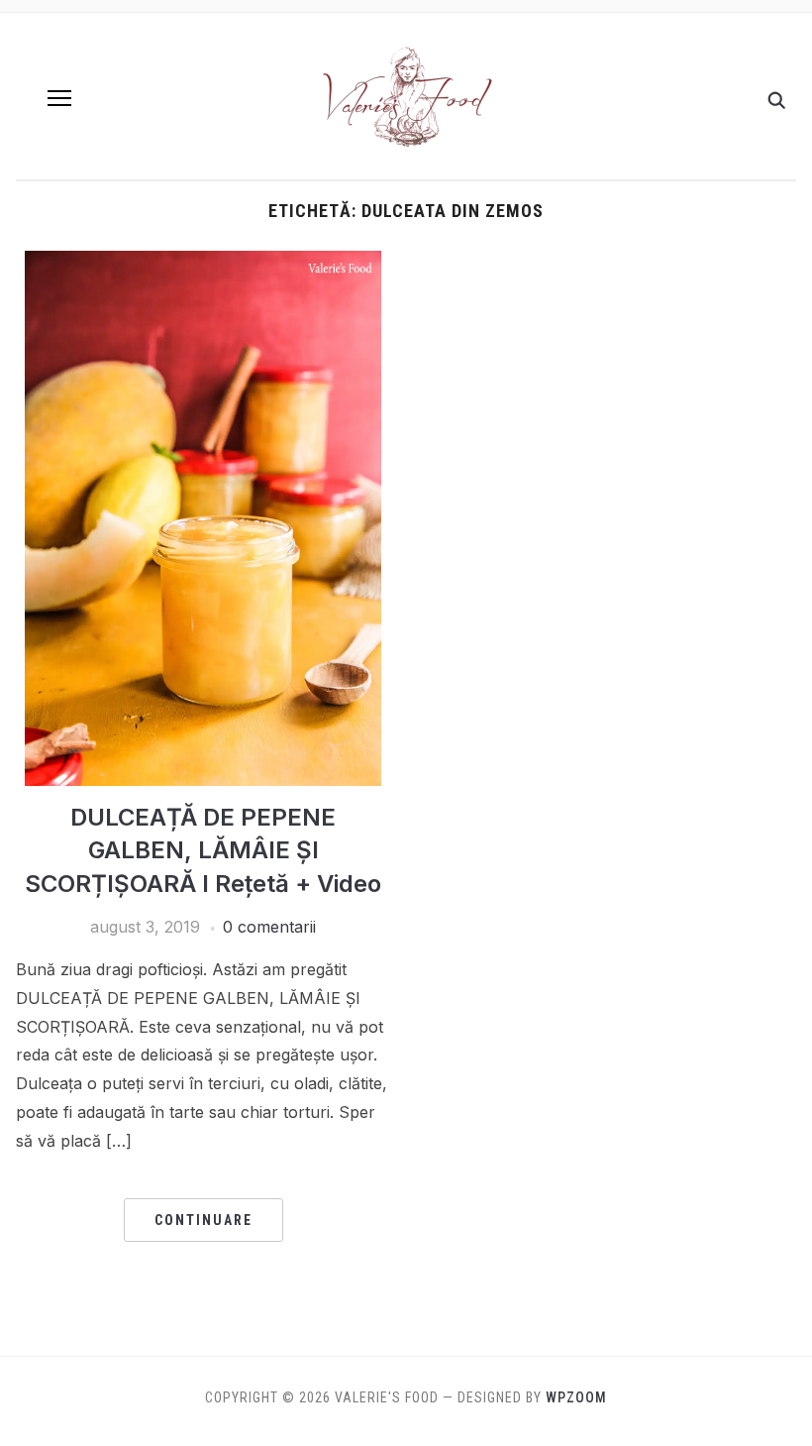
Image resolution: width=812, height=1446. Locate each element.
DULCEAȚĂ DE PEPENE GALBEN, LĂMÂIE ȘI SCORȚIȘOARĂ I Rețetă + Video (203, 850)
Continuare (203, 1220)
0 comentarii (269, 927)
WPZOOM (576, 1397)
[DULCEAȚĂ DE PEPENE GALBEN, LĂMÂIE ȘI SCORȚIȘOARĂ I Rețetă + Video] (203, 263)
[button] (59, 98)
